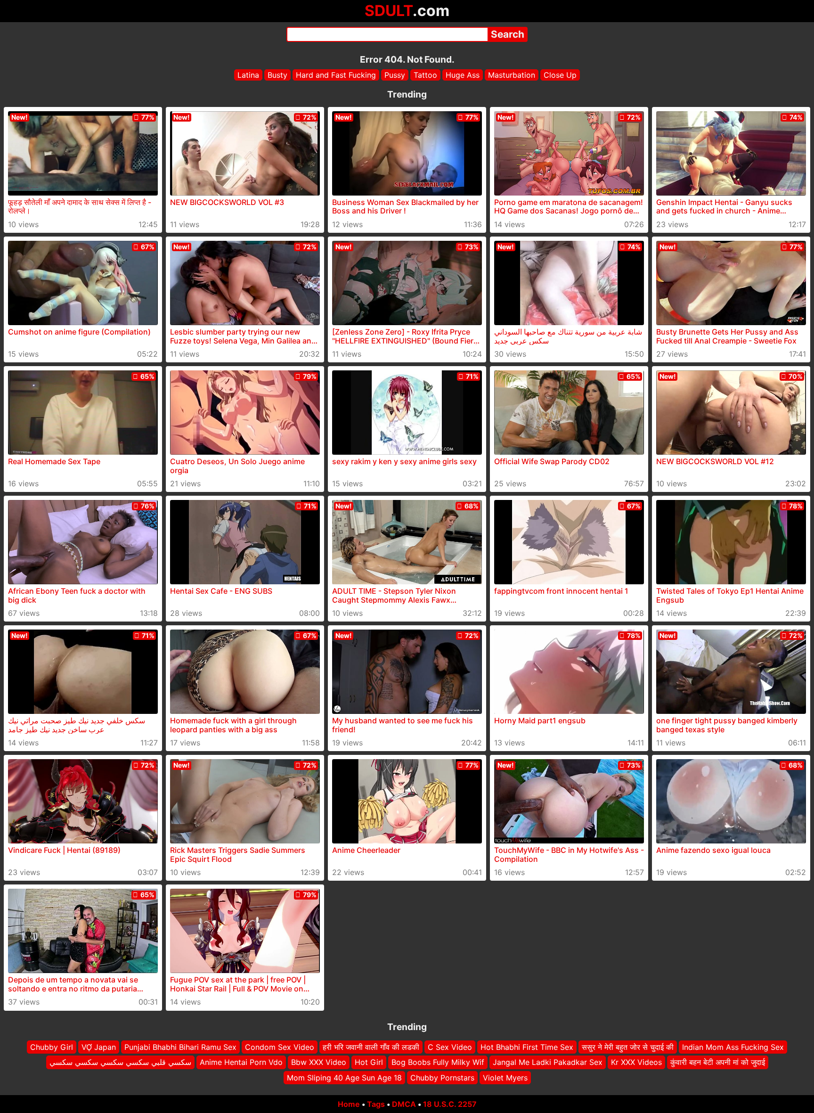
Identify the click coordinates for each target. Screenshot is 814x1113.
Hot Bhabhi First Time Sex (526, 1047)
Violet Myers (505, 1077)
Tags (376, 1104)
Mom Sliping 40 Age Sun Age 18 (344, 1077)
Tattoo (425, 75)
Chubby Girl (51, 1047)
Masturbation (511, 75)
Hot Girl (369, 1062)
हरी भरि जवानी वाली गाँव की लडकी (371, 1047)
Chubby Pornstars (442, 1077)
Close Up (560, 75)
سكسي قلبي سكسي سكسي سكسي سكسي (120, 1062)
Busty (277, 75)
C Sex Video (450, 1047)
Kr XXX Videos (636, 1062)
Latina (248, 75)
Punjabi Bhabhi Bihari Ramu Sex (180, 1047)
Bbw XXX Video (318, 1062)
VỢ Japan (98, 1047)
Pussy (394, 75)
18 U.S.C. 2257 (450, 1104)
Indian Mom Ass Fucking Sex (733, 1047)
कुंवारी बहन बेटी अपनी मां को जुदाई (717, 1062)
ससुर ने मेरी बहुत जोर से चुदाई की (628, 1047)
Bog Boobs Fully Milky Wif (437, 1062)
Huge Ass (463, 75)
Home (349, 1104)
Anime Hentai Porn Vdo (241, 1062)
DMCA (404, 1104)
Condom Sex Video (279, 1047)
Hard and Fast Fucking (336, 75)
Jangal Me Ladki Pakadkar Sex (547, 1062)
